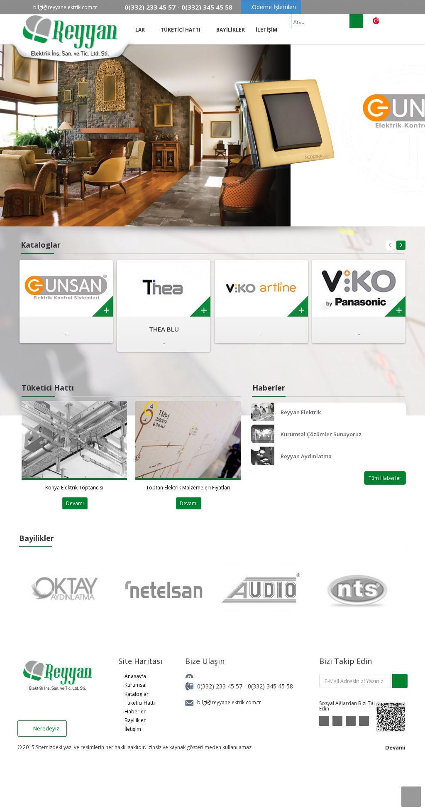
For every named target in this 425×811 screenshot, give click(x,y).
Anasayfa (135, 676)
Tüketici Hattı (140, 702)
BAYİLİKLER (230, 29)
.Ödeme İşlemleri (273, 7)
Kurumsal (136, 684)
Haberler (135, 711)
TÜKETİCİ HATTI (181, 29)
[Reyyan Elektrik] (71, 47)
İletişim (133, 728)
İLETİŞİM (266, 29)
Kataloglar (137, 694)
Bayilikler (135, 720)
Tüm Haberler (385, 478)
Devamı (75, 503)
